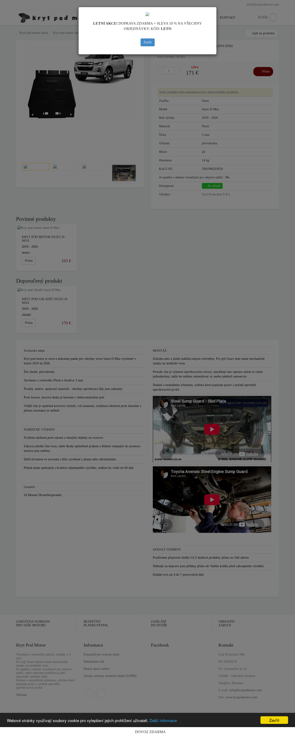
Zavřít (148, 42)
